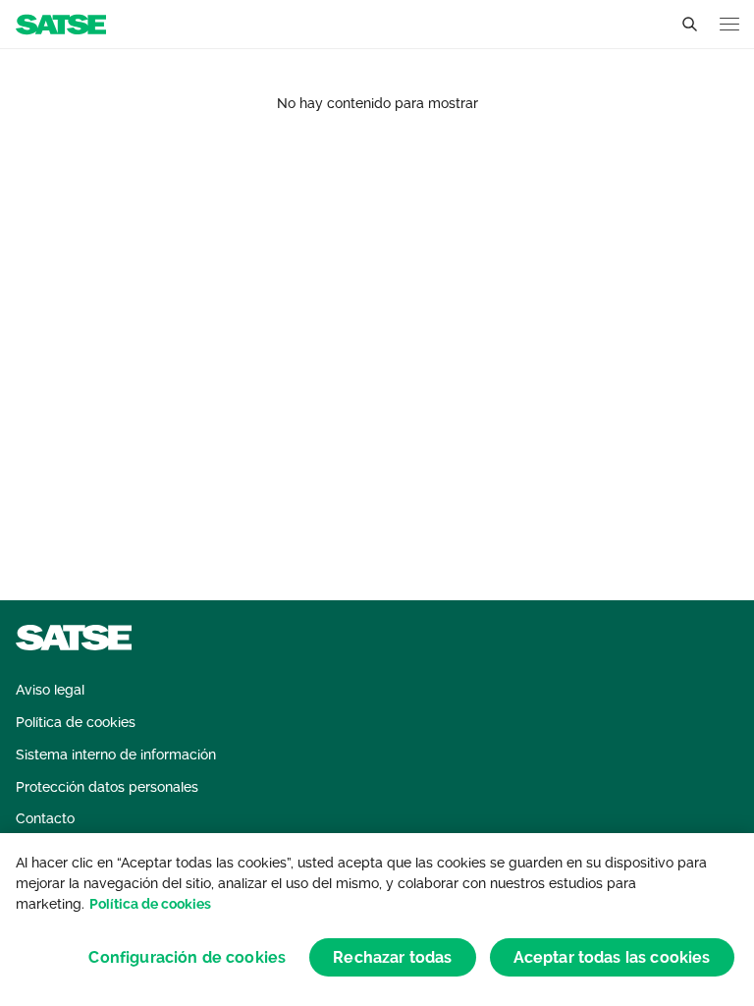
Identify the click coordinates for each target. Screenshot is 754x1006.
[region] (377, 919)
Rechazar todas (392, 957)
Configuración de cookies (187, 957)
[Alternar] (689, 24)
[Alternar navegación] (729, 24)
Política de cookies (150, 904)
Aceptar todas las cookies (612, 957)
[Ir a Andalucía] (61, 23)
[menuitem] (50, 690)
